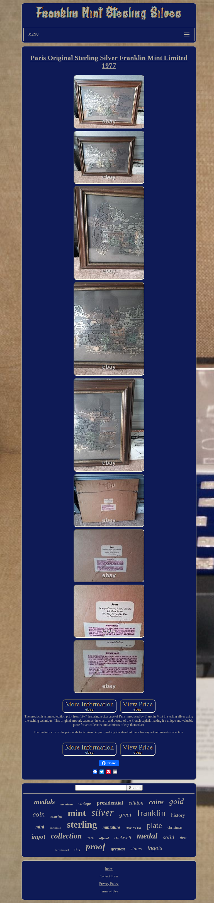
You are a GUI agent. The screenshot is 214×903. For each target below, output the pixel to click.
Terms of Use (109, 891)
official (104, 838)
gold (176, 801)
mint (77, 813)
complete (56, 816)
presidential (110, 803)
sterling (82, 824)
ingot (38, 836)
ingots (154, 847)
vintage (84, 803)
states (136, 848)
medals (44, 802)
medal (147, 835)
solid (168, 837)
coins (156, 802)
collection (66, 836)
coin (39, 814)
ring (77, 849)
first (183, 838)
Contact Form (109, 876)
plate (154, 825)
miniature (111, 827)
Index (109, 869)
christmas (174, 827)
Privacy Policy (108, 884)
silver (102, 812)
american (66, 804)
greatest (118, 849)
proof (95, 846)
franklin (151, 813)
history (178, 815)
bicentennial (62, 850)
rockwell (122, 837)
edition (136, 803)
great (125, 814)
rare (90, 838)
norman (55, 827)
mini (39, 827)
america (133, 828)
